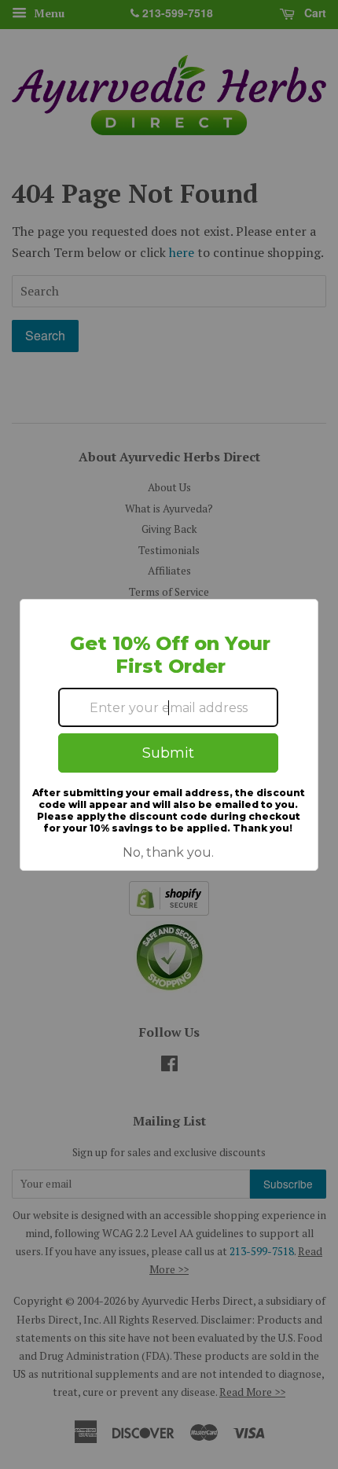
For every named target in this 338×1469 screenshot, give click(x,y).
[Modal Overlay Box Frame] (169, 735)
